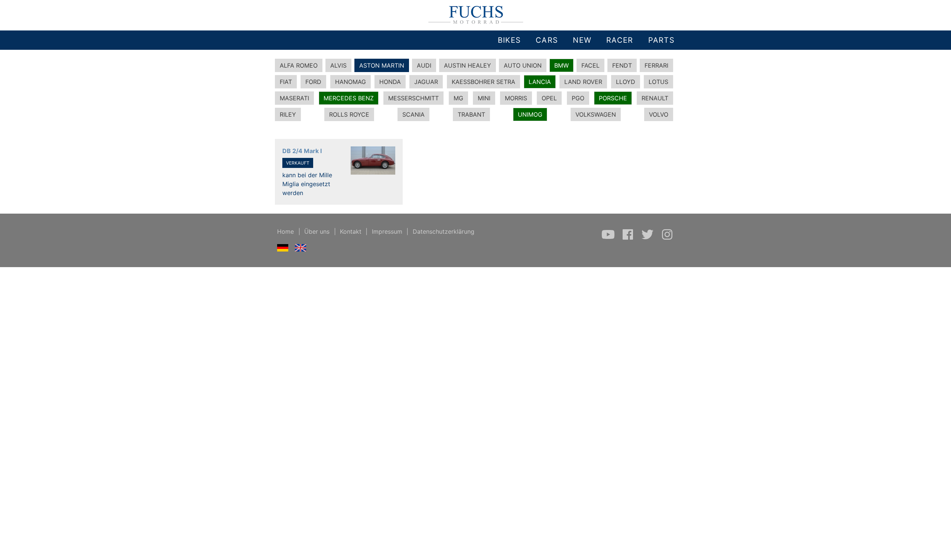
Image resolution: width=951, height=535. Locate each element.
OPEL (549, 98)
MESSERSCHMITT (413, 98)
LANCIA (540, 81)
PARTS (661, 40)
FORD (313, 81)
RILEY (288, 114)
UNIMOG (530, 114)
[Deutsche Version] (283, 249)
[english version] (301, 249)
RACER (619, 40)
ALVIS (338, 65)
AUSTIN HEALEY (467, 65)
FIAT (286, 81)
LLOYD (625, 81)
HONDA (390, 81)
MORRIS (516, 98)
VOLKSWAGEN (595, 114)
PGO (578, 98)
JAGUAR (426, 81)
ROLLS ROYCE (349, 114)
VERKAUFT (297, 163)
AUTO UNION (523, 65)
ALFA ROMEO (299, 65)
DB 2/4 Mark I (302, 151)
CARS (547, 40)
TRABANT (471, 114)
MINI (484, 98)
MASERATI (294, 98)
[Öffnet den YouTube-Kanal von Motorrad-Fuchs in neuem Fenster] (609, 238)
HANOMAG (350, 81)
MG (458, 98)
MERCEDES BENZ (349, 98)
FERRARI (656, 65)
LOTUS (658, 81)
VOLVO (658, 114)
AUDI (424, 65)
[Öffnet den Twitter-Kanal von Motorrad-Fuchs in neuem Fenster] (648, 238)
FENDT (622, 65)
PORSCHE (613, 98)
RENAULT (655, 98)
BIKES (509, 40)
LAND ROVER (583, 81)
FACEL (590, 65)
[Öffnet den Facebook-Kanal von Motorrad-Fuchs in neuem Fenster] (629, 238)
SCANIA (413, 114)
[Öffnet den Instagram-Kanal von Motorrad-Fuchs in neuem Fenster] (667, 238)
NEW (582, 40)
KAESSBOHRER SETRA (483, 81)
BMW (561, 65)
